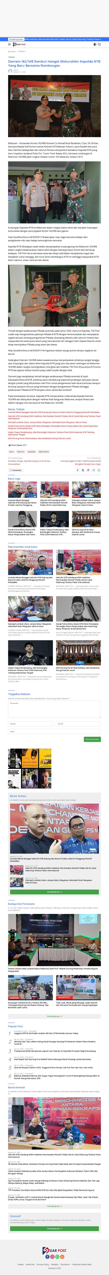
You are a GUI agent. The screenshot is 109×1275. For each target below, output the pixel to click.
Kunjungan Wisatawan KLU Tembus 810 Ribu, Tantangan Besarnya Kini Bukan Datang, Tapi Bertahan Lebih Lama (28, 1005)
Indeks (21, 1264)
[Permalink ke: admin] (10, 71)
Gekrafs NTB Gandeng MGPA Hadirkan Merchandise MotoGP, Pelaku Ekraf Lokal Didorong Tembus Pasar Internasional (54, 417)
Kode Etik (30, 1264)
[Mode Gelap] (95, 44)
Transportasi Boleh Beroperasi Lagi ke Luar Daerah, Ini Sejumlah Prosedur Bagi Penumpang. (55, 1051)
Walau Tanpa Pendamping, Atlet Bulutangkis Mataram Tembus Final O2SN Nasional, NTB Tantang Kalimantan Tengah (51, 433)
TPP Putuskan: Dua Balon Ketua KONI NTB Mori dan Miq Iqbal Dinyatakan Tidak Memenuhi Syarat (51, 1190)
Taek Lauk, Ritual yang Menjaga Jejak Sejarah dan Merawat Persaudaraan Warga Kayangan (77, 1004)
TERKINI (11, 57)
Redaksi (54, 1264)
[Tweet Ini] (83, 470)
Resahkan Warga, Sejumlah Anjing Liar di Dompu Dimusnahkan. (29, 461)
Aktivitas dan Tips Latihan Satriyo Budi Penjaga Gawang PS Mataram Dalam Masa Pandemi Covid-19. (54, 1042)
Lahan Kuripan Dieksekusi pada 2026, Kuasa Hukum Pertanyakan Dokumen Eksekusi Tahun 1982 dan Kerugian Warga (53, 1172)
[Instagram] (52, 1257)
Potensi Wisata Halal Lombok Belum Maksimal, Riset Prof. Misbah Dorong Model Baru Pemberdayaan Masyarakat (53, 969)
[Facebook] (47, 1257)
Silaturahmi (44, 452)
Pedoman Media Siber (82, 1264)
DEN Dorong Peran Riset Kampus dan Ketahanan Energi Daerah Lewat (39, 438)
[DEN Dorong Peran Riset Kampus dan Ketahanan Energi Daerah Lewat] (86, 519)
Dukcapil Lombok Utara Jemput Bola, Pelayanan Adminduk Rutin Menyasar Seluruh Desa (47, 422)
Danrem (20, 452)
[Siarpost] (19, 44)
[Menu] (10, 44)
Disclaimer (65, 1264)
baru (11, 452)
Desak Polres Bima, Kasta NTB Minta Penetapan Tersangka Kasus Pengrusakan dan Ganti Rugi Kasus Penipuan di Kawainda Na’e (53, 427)
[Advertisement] (54, 18)
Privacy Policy (43, 1264)
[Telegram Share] (94, 470)
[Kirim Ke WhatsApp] (99, 470)
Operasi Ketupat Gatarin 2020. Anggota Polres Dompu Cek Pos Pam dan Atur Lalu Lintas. (53, 1067)
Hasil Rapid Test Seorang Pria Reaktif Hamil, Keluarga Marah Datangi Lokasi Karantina (52, 1059)
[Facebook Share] (78, 470)
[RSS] (62, 1257)
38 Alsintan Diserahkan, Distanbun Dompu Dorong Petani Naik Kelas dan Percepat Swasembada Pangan (54, 1164)
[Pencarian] (99, 44)
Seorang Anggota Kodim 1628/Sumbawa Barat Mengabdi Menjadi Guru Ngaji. (80, 461)
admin (16, 70)
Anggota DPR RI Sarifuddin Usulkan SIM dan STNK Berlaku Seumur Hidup (46, 1033)
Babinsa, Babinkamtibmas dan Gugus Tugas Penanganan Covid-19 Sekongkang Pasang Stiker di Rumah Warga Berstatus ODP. (57, 1077)
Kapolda (31, 452)
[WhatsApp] (57, 1257)
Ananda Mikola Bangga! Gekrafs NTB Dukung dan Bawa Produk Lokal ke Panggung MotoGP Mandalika (54, 412)
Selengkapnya (53, 892)
